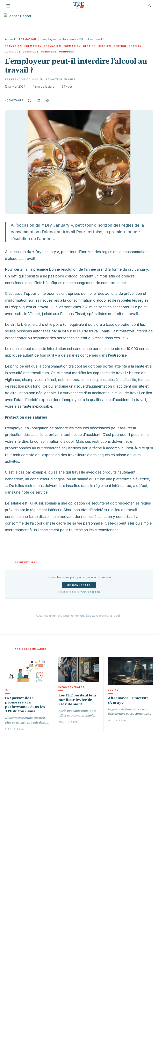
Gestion (89, 46)
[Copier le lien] (47, 100)
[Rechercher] (149, 5)
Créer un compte (90, 591)
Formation (27, 39)
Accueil (10, 39)
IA (6, 690)
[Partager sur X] (29, 100)
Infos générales (71, 687)
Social (113, 690)
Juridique (12, 51)
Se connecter (79, 585)
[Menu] (8, 5)
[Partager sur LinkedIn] (38, 100)
